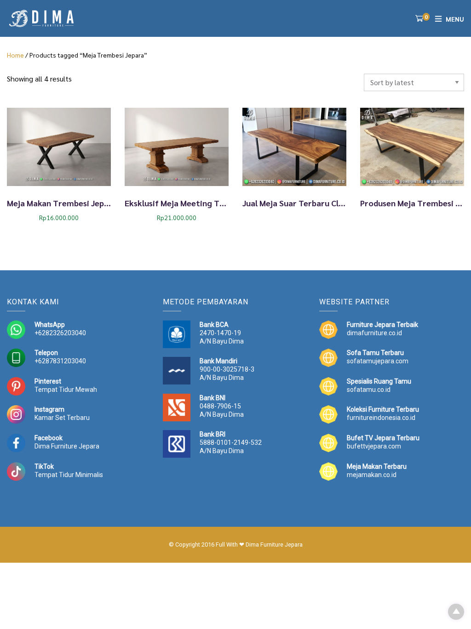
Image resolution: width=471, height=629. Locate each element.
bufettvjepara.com (374, 446)
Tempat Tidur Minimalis (68, 474)
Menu (455, 19)
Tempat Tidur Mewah (65, 389)
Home (15, 55)
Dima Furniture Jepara (66, 446)
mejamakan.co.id (371, 474)
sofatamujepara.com (377, 361)
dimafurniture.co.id (374, 333)
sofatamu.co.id (369, 389)
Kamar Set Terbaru (62, 417)
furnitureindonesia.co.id (381, 417)
